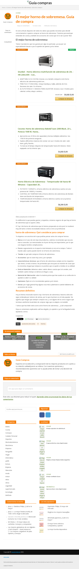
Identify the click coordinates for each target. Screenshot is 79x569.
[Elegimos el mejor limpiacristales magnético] (42, 464)
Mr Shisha (11, 522)
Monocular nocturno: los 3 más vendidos (22, 518)
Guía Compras (8, 22)
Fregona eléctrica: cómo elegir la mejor (57, 443)
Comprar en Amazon (65, 99)
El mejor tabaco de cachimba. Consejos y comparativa (19, 523)
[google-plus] (54, 414)
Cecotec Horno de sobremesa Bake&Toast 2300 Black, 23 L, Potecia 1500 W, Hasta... (44, 130)
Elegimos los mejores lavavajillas (59, 512)
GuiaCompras (15, 552)
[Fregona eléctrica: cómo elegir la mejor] (42, 447)
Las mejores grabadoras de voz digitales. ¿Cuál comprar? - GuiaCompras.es (21, 528)
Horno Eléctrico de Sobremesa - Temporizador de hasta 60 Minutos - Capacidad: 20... (44, 183)
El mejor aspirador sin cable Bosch (55, 428)
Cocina (8, 7)
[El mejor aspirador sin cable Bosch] (42, 432)
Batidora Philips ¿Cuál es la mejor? (14, 338)
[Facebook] (42, 414)
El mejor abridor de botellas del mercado (65, 338)
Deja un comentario (7, 31)
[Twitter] (48, 414)
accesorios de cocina (28, 324)
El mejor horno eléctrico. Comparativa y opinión (56, 525)
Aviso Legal (6, 557)
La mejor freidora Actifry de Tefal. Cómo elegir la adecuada (20, 513)
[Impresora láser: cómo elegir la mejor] (42, 492)
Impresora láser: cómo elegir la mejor (56, 489)
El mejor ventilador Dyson (53, 476)
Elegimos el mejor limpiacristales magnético (58, 459)
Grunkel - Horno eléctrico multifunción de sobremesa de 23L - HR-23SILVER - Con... (45, 73)
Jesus (10, 506)
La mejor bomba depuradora (57, 529)
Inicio (3, 7)
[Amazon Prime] (71, 152)
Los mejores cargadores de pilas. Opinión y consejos (20, 532)
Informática (50, 487)
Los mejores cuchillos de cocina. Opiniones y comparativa (39, 343)
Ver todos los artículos (67, 354)
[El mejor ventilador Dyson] (42, 479)
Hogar (48, 426)
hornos (43, 324)
